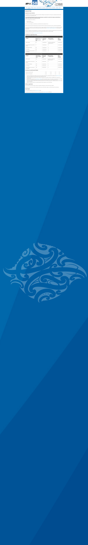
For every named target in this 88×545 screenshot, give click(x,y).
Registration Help (37, 90)
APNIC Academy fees (59, 75)
